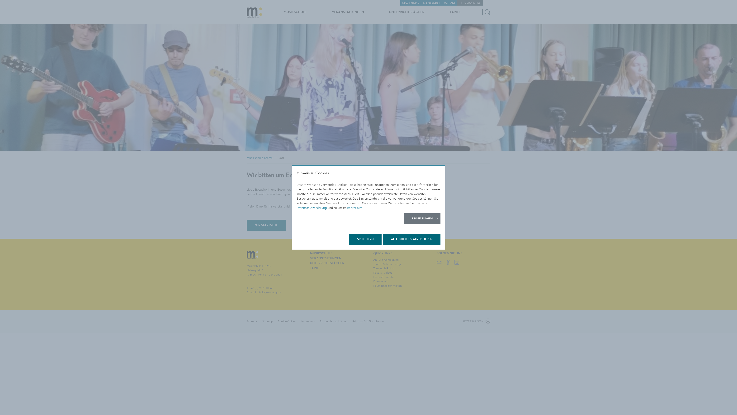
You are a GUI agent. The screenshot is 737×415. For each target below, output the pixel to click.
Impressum (354, 208)
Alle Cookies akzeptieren (412, 239)
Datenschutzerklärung (312, 208)
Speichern (365, 239)
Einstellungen (422, 218)
